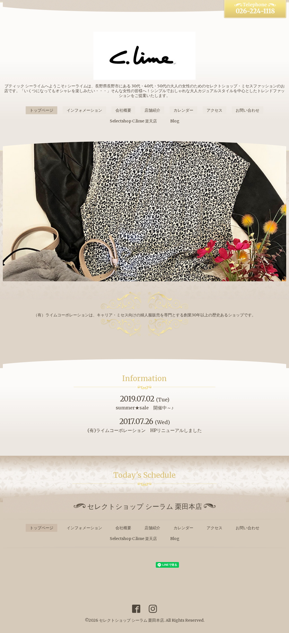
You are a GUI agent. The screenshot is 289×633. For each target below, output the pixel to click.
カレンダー (183, 110)
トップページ (41, 110)
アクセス (214, 110)
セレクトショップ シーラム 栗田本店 (131, 620)
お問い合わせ (247, 110)
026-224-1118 (255, 11)
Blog (174, 121)
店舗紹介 (152, 110)
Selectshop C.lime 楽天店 (133, 121)
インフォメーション (84, 110)
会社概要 (123, 110)
